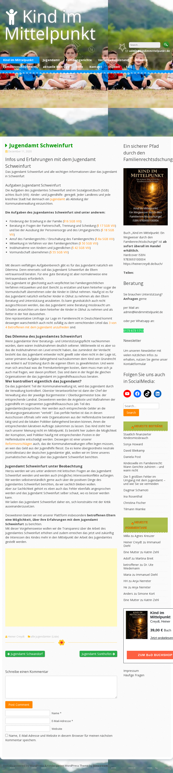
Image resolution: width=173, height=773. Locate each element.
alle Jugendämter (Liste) (45, 636)
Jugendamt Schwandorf (26, 654)
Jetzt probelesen (161, 638)
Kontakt (95, 67)
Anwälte (141, 60)
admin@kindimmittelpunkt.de (143, 312)
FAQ (129, 67)
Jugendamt (51, 60)
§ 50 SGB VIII (88, 243)
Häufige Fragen (133, 675)
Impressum (131, 671)
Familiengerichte (79, 60)
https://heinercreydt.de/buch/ (143, 264)
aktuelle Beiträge (56, 67)
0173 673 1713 (133, 331)
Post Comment (18, 705)
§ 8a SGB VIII (104, 239)
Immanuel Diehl (147, 575)
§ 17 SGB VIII (106, 226)
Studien (114, 67)
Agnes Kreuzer (144, 536)
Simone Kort (146, 594)
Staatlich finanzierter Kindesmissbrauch (137, 436)
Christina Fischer (134, 503)
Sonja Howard (133, 444)
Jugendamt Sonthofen (97, 654)
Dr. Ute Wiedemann (138, 566)
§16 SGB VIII (72, 221)
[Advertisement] (86, 104)
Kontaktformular (134, 364)
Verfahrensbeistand (113, 60)
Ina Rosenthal (132, 496)
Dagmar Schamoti (135, 490)
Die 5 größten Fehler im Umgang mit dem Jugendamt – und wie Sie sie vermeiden (144, 480)
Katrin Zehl (151, 552)
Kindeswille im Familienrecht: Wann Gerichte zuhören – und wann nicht (143, 466)
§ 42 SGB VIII (81, 248)
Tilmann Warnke (134, 509)
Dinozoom (100, 766)
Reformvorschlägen (18, 444)
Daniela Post (132, 457)
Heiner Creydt (16, 636)
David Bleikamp (134, 450)
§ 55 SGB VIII (59, 252)
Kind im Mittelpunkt (50, 24)
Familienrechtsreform (19, 67)
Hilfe (79, 67)
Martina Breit (144, 558)
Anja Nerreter (141, 581)
